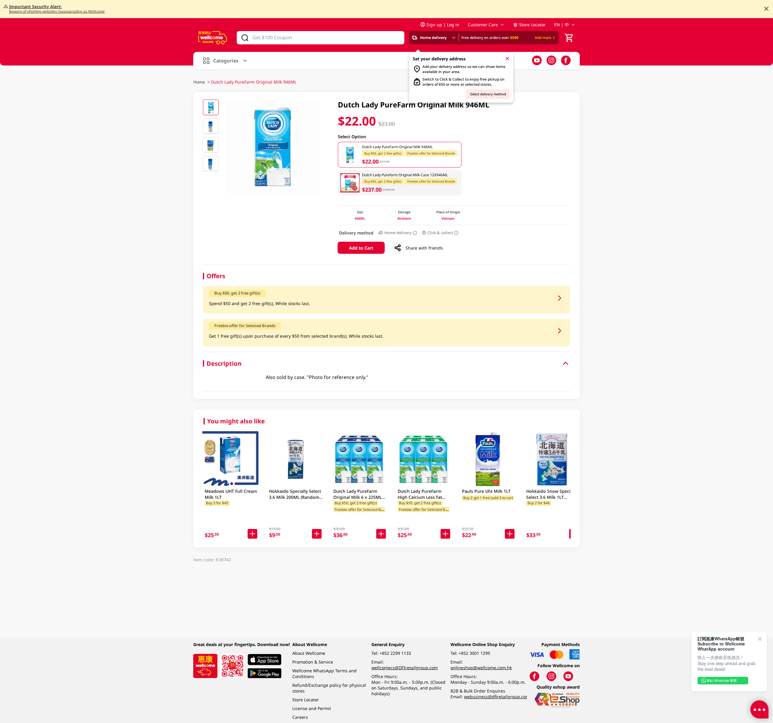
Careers (300, 717)
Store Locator (532, 24)
